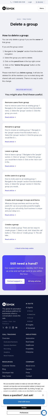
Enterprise (29, 352)
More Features (9, 356)
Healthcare (30, 345)
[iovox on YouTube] (16, 328)
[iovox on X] (3, 328)
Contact (29, 376)
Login (30, 2)
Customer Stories (8, 366)
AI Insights (29, 325)
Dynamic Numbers (10, 345)
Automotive (30, 338)
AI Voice (30, 311)
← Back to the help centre (24, 248)
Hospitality (30, 349)
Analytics (7, 352)
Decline (24, 408)
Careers (29, 369)
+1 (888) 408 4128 (18, 2)
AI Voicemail (30, 328)
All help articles (34, 281)
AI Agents (29, 307)
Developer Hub (8, 373)
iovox (19, 19)
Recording (7, 349)
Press (28, 373)
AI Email (30, 321)
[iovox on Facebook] (6, 328)
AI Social (30, 318)
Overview (6, 338)
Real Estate (30, 342)
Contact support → (14, 281)
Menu (42, 8)
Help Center (27, 19)
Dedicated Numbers (11, 342)
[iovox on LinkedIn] (13, 328)
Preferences (24, 413)
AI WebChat (31, 314)
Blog (4, 369)
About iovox (30, 366)
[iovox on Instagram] (10, 328)
